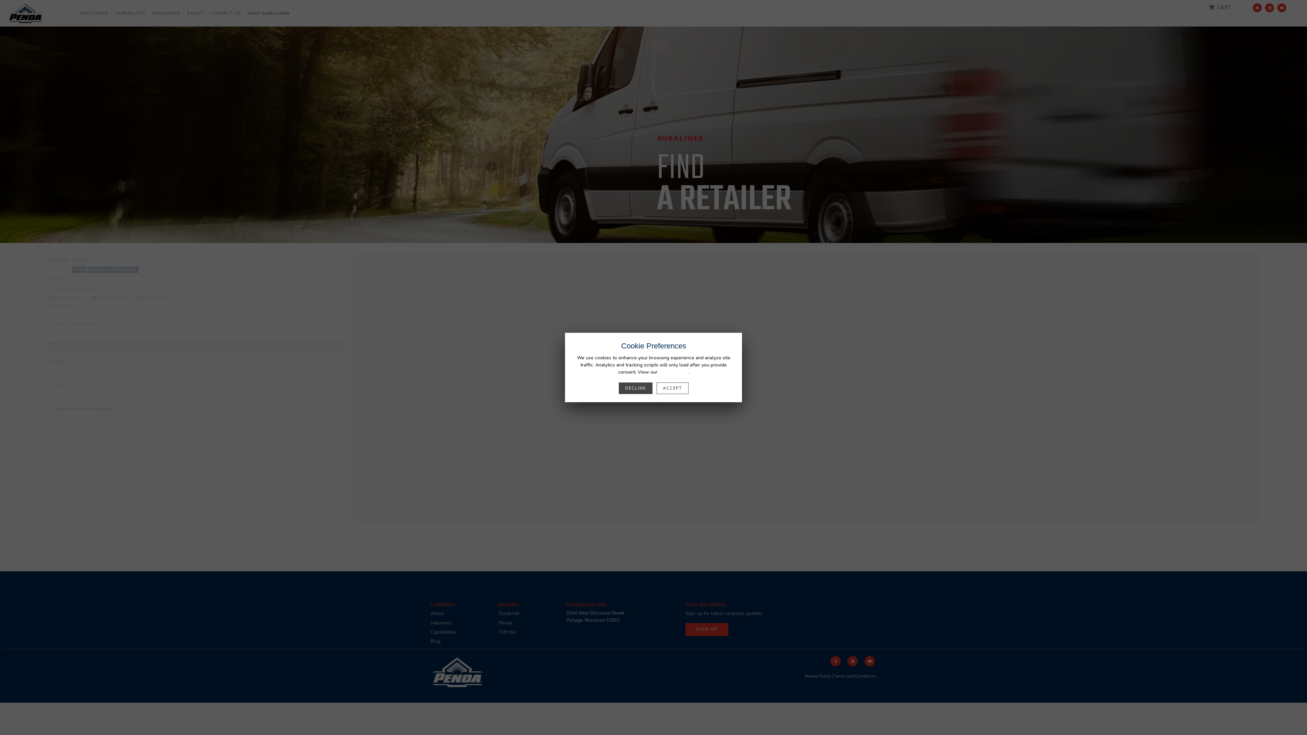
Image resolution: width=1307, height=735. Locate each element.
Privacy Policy (673, 372)
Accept (672, 388)
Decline (635, 388)
